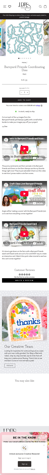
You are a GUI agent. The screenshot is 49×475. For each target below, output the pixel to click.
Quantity (24, 88)
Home (24, 62)
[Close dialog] (47, 434)
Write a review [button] (24, 280)
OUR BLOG (10, 365)
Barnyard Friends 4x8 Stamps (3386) (15, 120)
